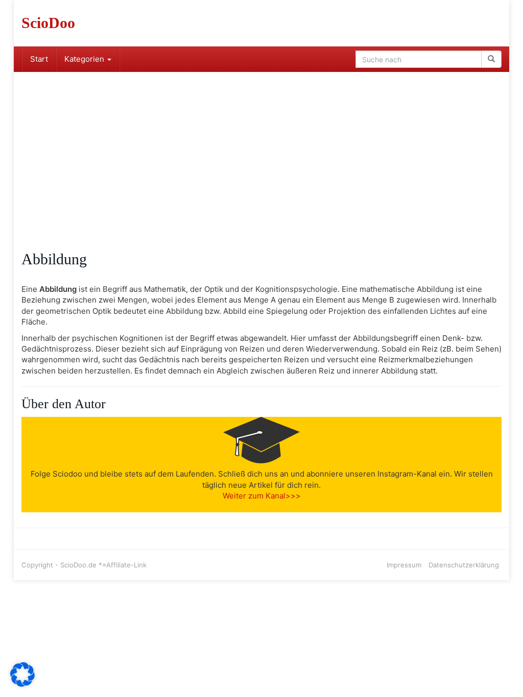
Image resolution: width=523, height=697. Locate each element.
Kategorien (85, 59)
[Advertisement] (261, 148)
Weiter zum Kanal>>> (262, 496)
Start (39, 59)
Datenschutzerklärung (464, 565)
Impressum (404, 565)
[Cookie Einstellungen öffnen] (22, 684)
